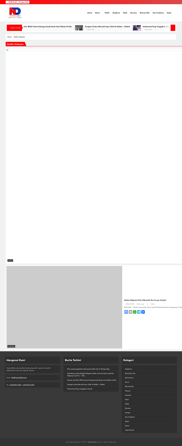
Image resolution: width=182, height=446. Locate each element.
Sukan (169, 13)
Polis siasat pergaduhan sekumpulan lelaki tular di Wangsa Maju (88, 369)
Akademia (116, 13)
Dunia (127, 382)
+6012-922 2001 (28, 385)
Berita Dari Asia (130, 373)
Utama (89, 13)
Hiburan (127, 391)
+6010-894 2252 (15, 385)
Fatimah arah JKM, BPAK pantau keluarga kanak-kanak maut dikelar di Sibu (91, 380)
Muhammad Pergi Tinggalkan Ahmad (141, 26)
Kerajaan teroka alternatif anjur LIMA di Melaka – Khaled (92, 26)
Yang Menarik (129, 430)
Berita (97, 13)
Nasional (11, 346)
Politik (107, 13)
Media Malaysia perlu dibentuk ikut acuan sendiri (145, 300)
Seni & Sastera (158, 13)
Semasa (127, 412)
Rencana (133, 13)
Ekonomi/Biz (145, 13)
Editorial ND (130, 304)
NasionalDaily (92, 442)
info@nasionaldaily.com (19, 377)
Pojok (125, 13)
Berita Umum (129, 378)
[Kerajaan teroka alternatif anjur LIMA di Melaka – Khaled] (64, 27)
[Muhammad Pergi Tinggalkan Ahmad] (121, 27)
